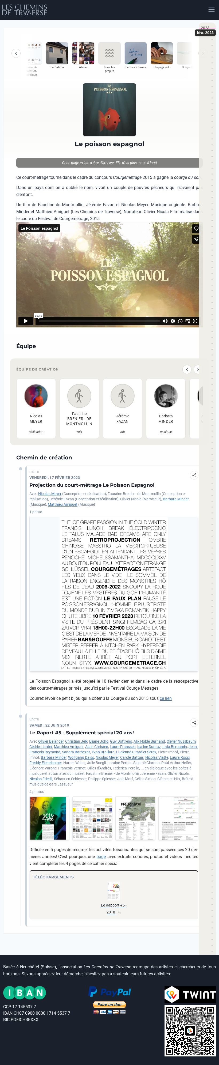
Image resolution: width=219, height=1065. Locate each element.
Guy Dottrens (121, 741)
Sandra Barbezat (76, 752)
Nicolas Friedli (40, 779)
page (101, 856)
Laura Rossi (180, 757)
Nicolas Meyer (49, 494)
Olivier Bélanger (51, 741)
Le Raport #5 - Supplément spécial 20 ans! (81, 733)
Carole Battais (132, 757)
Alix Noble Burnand (149, 741)
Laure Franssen (123, 747)
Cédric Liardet (40, 747)
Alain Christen (96, 747)
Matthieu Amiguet (62, 504)
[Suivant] (198, 369)
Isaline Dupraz (149, 747)
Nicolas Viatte (156, 757)
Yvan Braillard (103, 752)
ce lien (166, 698)
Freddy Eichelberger (45, 763)
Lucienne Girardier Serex (136, 752)
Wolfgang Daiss (81, 757)
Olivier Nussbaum (181, 741)
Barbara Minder (176, 499)
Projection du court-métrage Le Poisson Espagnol (91, 485)
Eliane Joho (98, 741)
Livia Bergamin (174, 747)
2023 (205, 28)
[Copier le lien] (194, 475)
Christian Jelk (76, 741)
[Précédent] (16, 53)
